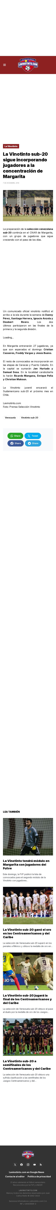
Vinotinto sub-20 (29, 417)
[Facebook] (21, 1165)
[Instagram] (28, 1165)
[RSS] (41, 1165)
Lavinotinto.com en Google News (26, 1172)
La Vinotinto (11, 146)
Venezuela (10, 417)
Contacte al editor (15, 1176)
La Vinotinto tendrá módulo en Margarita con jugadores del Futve (26, 864)
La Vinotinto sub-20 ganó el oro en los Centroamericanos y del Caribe (27, 933)
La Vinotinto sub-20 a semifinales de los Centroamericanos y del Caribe (27, 1064)
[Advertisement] (28, 28)
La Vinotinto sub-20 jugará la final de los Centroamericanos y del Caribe (27, 999)
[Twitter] (15, 1165)
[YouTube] (34, 1165)
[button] (4, 65)
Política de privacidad (39, 1176)
